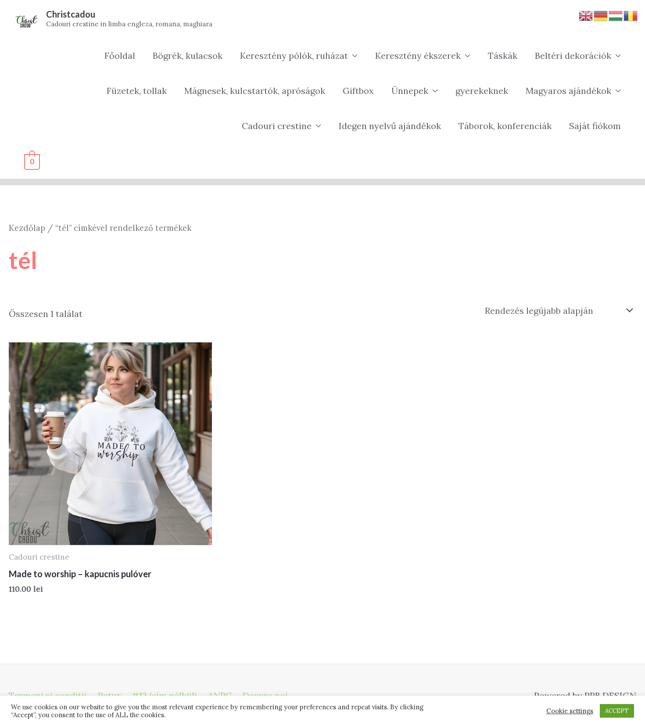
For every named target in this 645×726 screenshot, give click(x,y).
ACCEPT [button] (617, 711)
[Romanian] (631, 14)
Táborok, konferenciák (505, 125)
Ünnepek (409, 90)
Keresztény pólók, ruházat (294, 55)
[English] (586, 14)
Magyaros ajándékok (568, 90)
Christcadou (70, 14)
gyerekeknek (481, 90)
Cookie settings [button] (569, 711)
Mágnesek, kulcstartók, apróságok (254, 90)
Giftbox (358, 90)
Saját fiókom (595, 125)
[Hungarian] (616, 14)
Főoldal (119, 55)
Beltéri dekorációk (573, 55)
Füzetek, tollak (137, 90)
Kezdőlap (27, 228)
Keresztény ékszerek (418, 55)
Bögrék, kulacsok (187, 55)
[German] (601, 14)
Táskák (502, 55)
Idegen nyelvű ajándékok (390, 125)
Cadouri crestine (277, 125)
